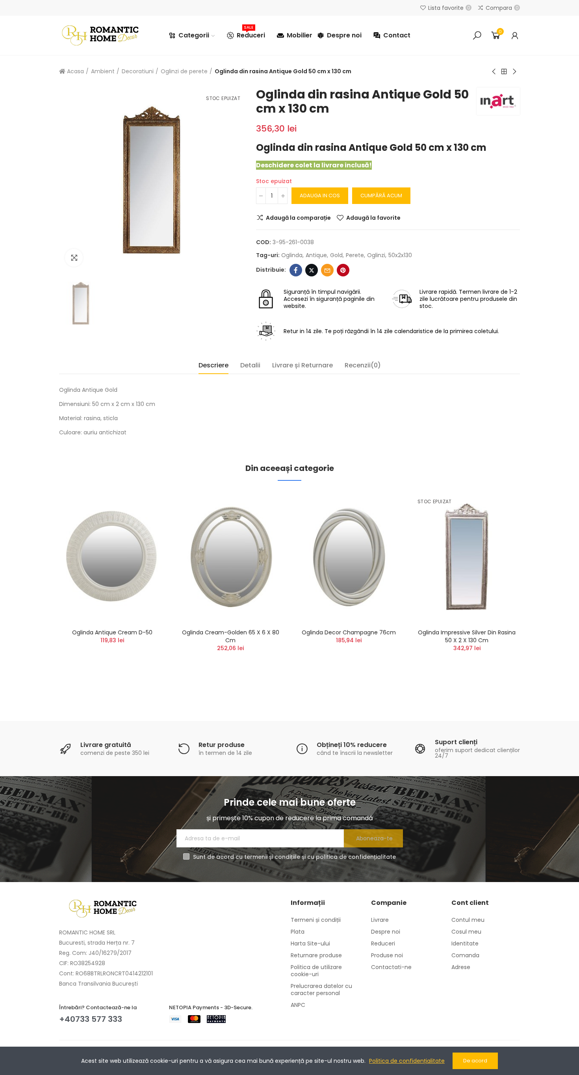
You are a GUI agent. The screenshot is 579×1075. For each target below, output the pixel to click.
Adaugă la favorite (373, 218)
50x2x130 (400, 255)
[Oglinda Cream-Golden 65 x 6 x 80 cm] (230, 557)
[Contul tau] (515, 35)
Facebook (296, 270)
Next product (514, 72)
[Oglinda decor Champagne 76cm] (348, 557)
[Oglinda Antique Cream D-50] (112, 557)
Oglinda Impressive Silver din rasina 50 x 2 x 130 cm (467, 636)
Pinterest (343, 270)
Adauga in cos (320, 195)
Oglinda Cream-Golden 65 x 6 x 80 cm (230, 636)
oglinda (291, 255)
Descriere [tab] (213, 365)
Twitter (311, 270)
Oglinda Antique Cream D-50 (112, 632)
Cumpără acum (381, 195)
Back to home (504, 72)
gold (336, 255)
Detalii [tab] (250, 365)
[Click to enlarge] (74, 258)
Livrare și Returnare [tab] (302, 365)
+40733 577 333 (90, 1019)
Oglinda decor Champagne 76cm (349, 632)
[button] (37, 592)
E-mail (327, 270)
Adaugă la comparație (298, 218)
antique (316, 255)
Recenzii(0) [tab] (363, 365)
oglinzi (376, 255)
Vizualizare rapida (146, 536)
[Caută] (477, 35)
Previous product (494, 72)
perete (355, 255)
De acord (475, 1060)
